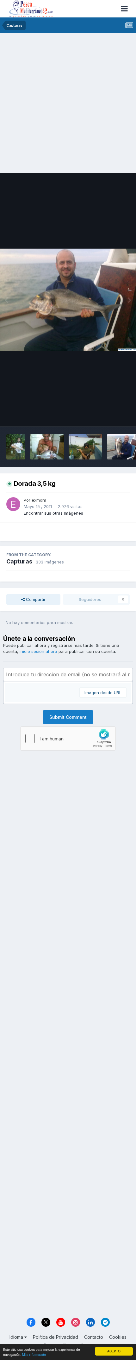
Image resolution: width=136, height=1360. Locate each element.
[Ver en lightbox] (68, 300)
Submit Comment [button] (68, 717)
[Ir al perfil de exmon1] (13, 504)
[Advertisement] (68, 104)
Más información (34, 1354)
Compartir (35, 599)
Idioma (16, 1337)
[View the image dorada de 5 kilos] (47, 446)
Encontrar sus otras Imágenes (53, 513)
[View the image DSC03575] (85, 446)
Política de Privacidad (55, 1337)
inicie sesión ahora (38, 651)
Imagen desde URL (102, 692)
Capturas (19, 561)
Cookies (118, 1337)
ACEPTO (114, 1351)
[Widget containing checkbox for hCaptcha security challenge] (68, 738)
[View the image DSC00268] (15, 446)
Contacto (93, 1337)
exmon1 (39, 500)
